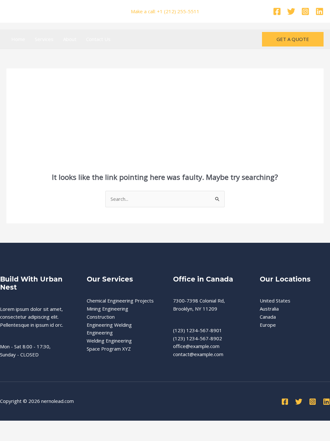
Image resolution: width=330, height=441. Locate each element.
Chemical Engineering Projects (120, 300)
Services (44, 39)
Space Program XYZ (109, 348)
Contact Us (98, 39)
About (69, 39)
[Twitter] (291, 11)
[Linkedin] (319, 11)
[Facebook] (277, 11)
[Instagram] (305, 11)
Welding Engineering (109, 340)
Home (18, 39)
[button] (293, 39)
